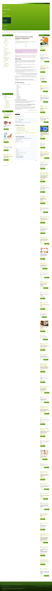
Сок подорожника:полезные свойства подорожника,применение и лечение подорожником (44, 550)
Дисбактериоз (7, 102)
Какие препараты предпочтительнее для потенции (43, 199)
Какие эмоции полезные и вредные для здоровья (43, 456)
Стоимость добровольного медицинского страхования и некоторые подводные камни (44, 367)
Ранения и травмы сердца (8, 38)
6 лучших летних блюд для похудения (44, 108)
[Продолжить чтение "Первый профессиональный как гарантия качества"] (8, 154)
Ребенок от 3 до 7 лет (7, 104)
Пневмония (6, 48)
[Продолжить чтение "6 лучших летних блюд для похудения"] (44, 106)
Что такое (42, 91)
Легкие (5, 47)
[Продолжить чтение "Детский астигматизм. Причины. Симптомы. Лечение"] (44, 116)
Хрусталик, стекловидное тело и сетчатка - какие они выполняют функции (44, 572)
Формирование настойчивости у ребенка (44, 46)
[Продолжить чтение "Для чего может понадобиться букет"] (44, 440)
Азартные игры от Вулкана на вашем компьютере (44, 229)
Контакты (45, 3)
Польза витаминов (6, 66)
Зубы (4, 62)
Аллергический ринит (8, 100)
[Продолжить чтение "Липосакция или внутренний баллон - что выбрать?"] (44, 162)
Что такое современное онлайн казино (44, 305)
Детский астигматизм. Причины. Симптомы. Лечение (44, 119)
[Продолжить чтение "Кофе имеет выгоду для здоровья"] (44, 323)
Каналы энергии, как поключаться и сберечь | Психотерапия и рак (43, 389)
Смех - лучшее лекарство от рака (44, 274)
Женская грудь (42, 402)
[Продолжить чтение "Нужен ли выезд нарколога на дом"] (8, 135)
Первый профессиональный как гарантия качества (8, 157)
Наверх (36, 160)
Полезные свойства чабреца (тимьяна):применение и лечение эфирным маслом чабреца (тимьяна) (44, 177)
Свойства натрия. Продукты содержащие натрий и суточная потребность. (44, 475)
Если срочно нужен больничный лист (44, 420)
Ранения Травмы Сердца (43, 348)
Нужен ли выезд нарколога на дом (8, 139)
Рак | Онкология (42, 61)
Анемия (7, 101)
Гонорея (6, 55)
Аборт (4, 108)
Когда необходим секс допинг (44, 560)
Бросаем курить (7, 65)
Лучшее (39, 3)
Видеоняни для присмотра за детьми (44, 378)
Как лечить (21, 119)
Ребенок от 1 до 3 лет (7, 105)
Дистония (6, 40)
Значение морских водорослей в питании (44, 496)
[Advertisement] (7, 80)
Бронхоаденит (6, 49)
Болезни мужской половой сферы (8, 53)
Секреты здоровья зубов (43, 314)
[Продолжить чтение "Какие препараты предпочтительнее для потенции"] (44, 196)
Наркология (5, 64)
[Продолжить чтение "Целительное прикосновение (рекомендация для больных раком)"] (44, 503)
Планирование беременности (8, 97)
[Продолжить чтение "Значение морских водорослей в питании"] (44, 493)
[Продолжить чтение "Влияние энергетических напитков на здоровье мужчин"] (44, 216)
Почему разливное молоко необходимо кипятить (44, 265)
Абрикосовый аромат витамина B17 (44, 209)
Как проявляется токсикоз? (44, 464)
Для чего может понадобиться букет (44, 442)
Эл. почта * (17, 151)
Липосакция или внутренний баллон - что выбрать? (44, 165)
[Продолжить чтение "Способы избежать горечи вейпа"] (8, 146)
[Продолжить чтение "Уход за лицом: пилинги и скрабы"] (44, 513)
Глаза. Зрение (42, 575)
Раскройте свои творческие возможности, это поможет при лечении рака (44, 58)
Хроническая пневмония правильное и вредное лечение (44, 356)
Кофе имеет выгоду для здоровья (43, 327)
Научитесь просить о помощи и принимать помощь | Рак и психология (44, 154)
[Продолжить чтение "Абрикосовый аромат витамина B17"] (44, 207)
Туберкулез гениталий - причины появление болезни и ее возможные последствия (44, 432)
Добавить (42, 3)
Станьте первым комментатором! (22, 42)
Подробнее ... (5, 117)
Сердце (5, 37)
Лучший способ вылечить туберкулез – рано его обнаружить (43, 284)
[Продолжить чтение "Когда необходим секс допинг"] (44, 559)
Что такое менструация (43, 336)
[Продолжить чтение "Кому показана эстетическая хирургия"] (44, 292)
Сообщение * (17, 140)
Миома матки (6, 51)
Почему (41, 268)
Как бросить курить (43, 70)
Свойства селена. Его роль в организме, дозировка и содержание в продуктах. (44, 254)
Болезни (6, 99)
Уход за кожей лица (43, 517)
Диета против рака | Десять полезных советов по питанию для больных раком (44, 410)
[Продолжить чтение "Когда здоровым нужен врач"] (7, 113)
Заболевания (6, 43)
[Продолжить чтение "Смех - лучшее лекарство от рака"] (44, 272)
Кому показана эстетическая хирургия (44, 295)
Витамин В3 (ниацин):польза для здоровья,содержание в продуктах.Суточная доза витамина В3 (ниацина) (44, 538)
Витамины (42, 212)
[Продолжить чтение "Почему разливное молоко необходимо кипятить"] (44, 263)
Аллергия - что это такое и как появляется (44, 88)
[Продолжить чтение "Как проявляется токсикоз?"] (43, 463)
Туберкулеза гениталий (7, 52)
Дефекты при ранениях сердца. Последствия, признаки (44, 346)
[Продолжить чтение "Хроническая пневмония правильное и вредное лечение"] (44, 354)
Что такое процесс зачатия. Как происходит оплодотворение (44, 486)
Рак (4, 46)
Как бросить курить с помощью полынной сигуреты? (44, 68)
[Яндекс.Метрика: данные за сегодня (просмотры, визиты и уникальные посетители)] (6, 165)
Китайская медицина (6, 57)
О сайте (48, 3)
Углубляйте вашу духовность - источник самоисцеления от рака (44, 240)
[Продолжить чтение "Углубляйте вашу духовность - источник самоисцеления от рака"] (44, 237)
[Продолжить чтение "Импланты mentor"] (42, 142)
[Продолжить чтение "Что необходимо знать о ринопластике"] (44, 76)
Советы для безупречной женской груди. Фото (43, 399)
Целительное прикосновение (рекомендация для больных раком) (44, 505)
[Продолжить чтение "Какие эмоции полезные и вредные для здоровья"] (44, 452)
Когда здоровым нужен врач (7, 114)
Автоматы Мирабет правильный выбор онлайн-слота (44, 188)
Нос (4, 56)
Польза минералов (21, 116)
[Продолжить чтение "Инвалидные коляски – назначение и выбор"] (44, 523)
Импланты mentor (42, 144)
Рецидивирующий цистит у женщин (7, 126)
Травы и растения (43, 137)
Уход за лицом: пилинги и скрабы (43, 515)
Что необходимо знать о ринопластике (43, 79)
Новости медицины (6, 127)
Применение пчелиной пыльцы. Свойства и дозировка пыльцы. (44, 98)
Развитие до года (7, 106)
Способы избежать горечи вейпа (8, 147)
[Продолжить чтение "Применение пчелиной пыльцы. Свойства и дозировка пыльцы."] (44, 95)
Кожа (4, 42)
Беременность (5, 96)
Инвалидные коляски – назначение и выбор (43, 526)
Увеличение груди (7, 41)
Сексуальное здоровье (6, 58)
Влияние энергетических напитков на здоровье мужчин (44, 219)
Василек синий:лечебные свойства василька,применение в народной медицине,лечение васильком (44, 134)
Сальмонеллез (6, 60)
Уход (5, 44)
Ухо (4, 61)
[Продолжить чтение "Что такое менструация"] (43, 335)
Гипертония (6, 39)
